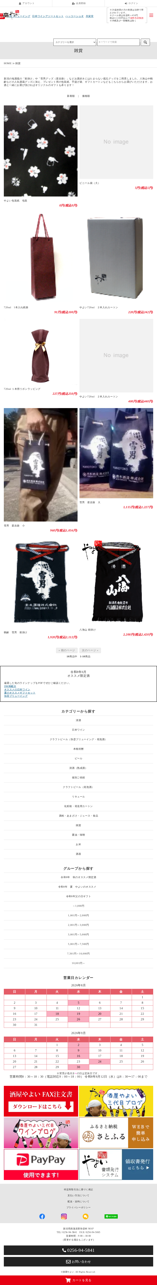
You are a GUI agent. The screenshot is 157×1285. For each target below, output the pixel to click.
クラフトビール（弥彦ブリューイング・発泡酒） (78, 739)
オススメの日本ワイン (17, 689)
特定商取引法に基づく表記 (78, 1189)
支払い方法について (78, 1195)
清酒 (78, 720)
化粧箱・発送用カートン (78, 806)
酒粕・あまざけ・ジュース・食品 (78, 815)
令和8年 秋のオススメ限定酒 (78, 877)
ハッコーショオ (74, 16)
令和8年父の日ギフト (78, 896)
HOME (8, 63)
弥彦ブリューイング (16, 696)
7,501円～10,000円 (78, 953)
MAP (91, 1228)
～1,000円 (78, 905)
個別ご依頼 (78, 777)
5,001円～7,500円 (78, 944)
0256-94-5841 (81, 1250)
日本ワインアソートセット (48, 16)
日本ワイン (78, 729)
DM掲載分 (10, 686)
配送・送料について (78, 1201)
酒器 (78, 853)
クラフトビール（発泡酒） (78, 787)
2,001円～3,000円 (78, 925)
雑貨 (17, 63)
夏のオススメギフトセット (20, 692)
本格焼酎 (78, 748)
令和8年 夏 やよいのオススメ (78, 886)
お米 (78, 844)
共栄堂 (90, 16)
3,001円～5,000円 (78, 934)
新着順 (71, 96)
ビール (79, 758)
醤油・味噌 (78, 834)
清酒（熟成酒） (78, 768)
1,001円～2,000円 (78, 915)
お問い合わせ (81, 1261)
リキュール (78, 796)
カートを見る (82, 1280)
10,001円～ (78, 963)
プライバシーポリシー (78, 1207)
